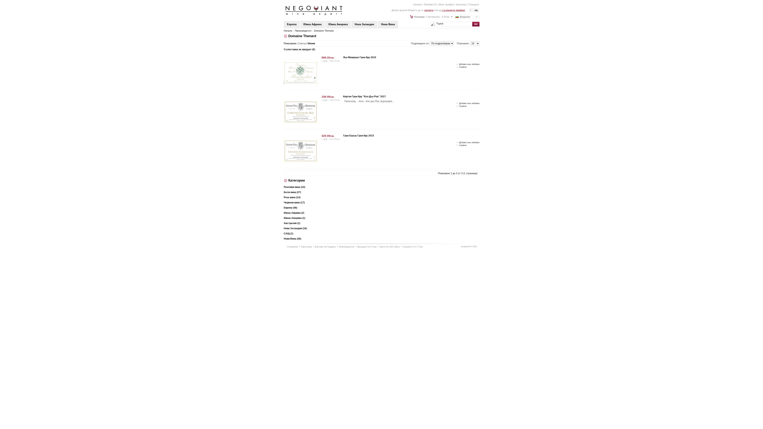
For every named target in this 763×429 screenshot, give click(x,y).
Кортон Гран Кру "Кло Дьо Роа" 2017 (364, 96)
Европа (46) (290, 207)
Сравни (463, 67)
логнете (429, 10)
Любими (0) (430, 4)
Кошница (461, 4)
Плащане (473, 4)
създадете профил (453, 10)
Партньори (306, 246)
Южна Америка (338, 24)
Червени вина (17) (294, 202)
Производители (346, 246)
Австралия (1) (292, 223)
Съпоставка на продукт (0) (299, 49)
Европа (291, 24)
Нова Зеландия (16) (295, 228)
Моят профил (446, 4)
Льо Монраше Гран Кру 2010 (359, 57)
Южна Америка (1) (294, 218)
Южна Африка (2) (294, 213)
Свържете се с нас (413, 246)
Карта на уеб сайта (390, 246)
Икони (311, 43)
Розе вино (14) (292, 197)
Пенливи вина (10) (294, 187)
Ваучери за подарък (325, 246)
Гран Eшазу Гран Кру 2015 (358, 135)
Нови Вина (388, 24)
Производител (303, 30)
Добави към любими (469, 64)
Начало (417, 4)
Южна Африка (312, 24)
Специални (292, 246)
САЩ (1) (288, 233)
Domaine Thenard (324, 30)
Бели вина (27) (292, 192)
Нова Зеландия (364, 24)
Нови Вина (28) (292, 238)
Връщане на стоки (367, 246)
